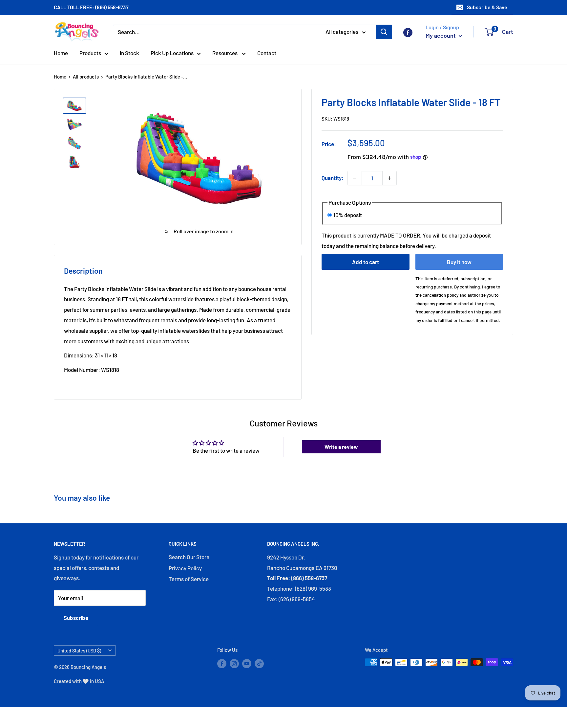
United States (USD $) (79, 650)
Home (61, 53)
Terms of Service (189, 579)
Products (90, 53)
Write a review (341, 447)
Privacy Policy (185, 568)
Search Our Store (189, 557)
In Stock (129, 53)
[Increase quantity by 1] (389, 178)
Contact (266, 53)
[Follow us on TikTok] (259, 663)
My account (441, 35)
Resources (225, 53)
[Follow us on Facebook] (407, 32)
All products (86, 77)
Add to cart (365, 262)
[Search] (384, 32)
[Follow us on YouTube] (246, 663)
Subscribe (76, 617)
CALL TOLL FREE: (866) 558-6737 (91, 7)
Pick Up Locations (172, 53)
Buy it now (459, 262)
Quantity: (333, 177)
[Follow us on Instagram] (234, 663)
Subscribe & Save (487, 7)
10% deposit (347, 214)
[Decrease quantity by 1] (355, 178)
